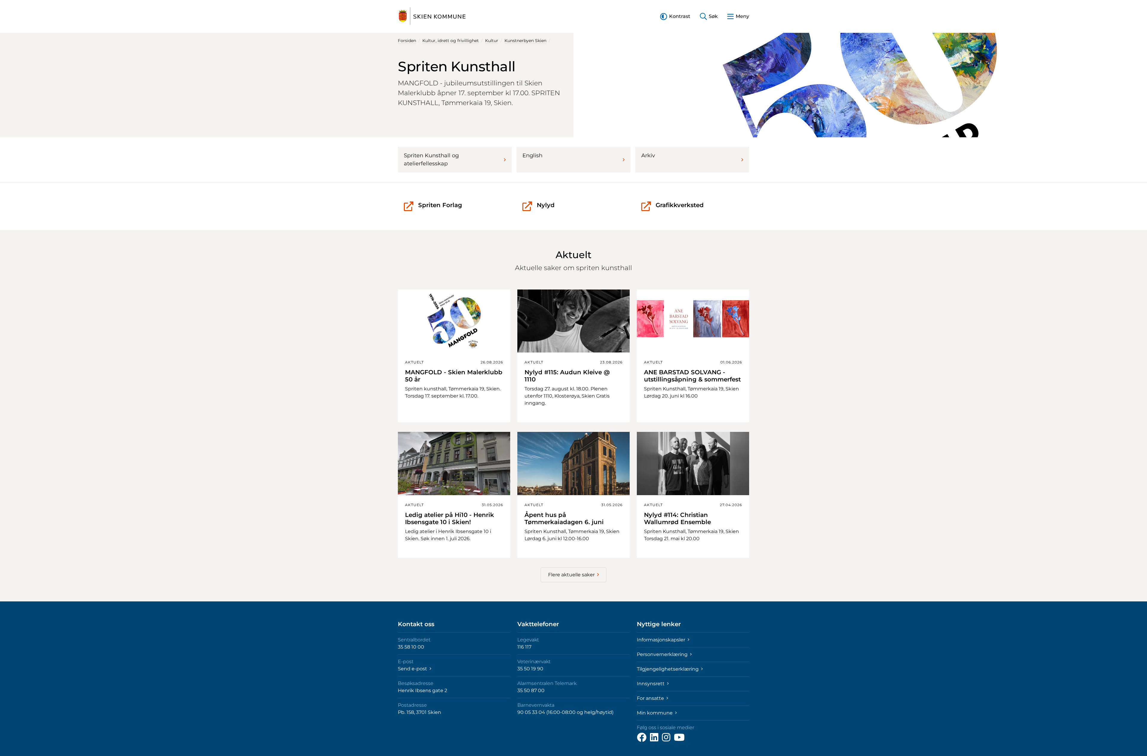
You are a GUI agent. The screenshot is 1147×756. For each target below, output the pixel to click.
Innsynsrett (651, 683)
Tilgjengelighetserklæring (668, 669)
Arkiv (648, 155)
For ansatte (651, 698)
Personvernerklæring (663, 654)
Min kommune (655, 713)
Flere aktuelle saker (571, 575)
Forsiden (407, 40)
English (532, 155)
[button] (675, 16)
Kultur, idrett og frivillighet (450, 40)
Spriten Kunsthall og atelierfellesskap (431, 159)
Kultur (491, 40)
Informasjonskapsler (661, 640)
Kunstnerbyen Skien (525, 40)
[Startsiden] (432, 16)
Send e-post (413, 669)
